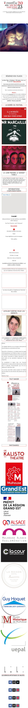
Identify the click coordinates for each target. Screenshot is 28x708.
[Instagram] (14, 682)
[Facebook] (10, 682)
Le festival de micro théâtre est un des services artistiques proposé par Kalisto (14, 12)
